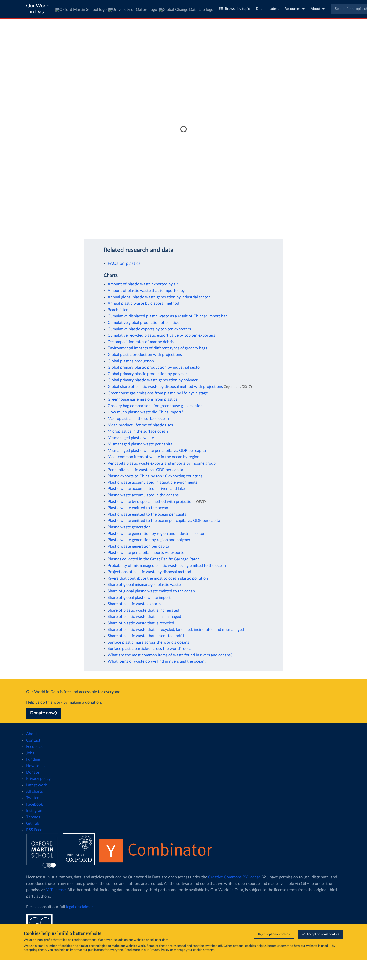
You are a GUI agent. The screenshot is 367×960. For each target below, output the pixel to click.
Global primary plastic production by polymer (147, 374)
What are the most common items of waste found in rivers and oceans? (170, 655)
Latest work (36, 785)
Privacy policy (38, 779)
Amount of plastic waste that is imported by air (149, 291)
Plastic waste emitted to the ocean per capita (147, 514)
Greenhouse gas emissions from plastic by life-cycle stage (158, 393)
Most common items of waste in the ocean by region (153, 457)
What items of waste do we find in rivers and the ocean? (157, 661)
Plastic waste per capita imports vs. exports (146, 553)
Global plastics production (131, 361)
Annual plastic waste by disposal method (143, 303)
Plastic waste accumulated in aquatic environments (152, 482)
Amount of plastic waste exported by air (143, 284)
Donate (32, 772)
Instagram (34, 811)
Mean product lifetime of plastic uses (140, 425)
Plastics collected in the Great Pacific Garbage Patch (154, 559)
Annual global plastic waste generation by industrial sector (159, 297)
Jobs (30, 753)
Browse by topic (237, 9)
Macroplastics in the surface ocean (138, 419)
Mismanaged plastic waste (131, 438)
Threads (33, 817)
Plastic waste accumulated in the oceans (143, 495)
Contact (33, 740)
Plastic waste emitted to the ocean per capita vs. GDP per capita (164, 521)
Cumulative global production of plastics (143, 323)
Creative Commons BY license (234, 877)
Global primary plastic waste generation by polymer (153, 380)
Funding (33, 759)
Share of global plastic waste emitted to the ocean (151, 591)
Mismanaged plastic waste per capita (140, 444)
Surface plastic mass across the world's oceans (148, 642)
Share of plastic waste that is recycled (141, 623)
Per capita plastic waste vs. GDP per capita (145, 470)
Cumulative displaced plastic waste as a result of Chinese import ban (168, 316)
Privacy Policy (159, 950)
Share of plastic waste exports (134, 604)
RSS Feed (34, 830)
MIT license (56, 890)
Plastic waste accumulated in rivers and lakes (147, 489)
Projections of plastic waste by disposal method (149, 572)
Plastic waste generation (129, 527)
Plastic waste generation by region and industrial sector (156, 534)
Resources (292, 9)
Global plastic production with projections (145, 355)
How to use (36, 766)
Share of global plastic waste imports (140, 598)
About (315, 9)
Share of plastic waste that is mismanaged (144, 617)
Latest (274, 9)
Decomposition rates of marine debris (141, 342)
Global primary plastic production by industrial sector (154, 367)
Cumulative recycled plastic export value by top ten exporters (161, 335)
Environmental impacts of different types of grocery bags (157, 348)
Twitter (32, 798)
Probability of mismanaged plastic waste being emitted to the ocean (167, 566)
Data (259, 9)
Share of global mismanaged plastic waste (144, 585)
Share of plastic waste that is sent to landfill (146, 636)
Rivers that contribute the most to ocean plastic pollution (158, 578)
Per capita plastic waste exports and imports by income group (162, 463)
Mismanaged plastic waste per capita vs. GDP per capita (157, 451)
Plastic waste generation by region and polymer (149, 540)
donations (89, 940)
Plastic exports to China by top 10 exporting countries (155, 476)
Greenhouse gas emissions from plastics (142, 399)
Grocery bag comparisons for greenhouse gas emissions (156, 406)
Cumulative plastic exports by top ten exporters (149, 329)
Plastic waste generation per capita (138, 546)
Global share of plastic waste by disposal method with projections (165, 387)
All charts (34, 791)
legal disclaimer (79, 907)
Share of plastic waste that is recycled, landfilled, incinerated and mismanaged (176, 630)
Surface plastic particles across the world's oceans (151, 649)
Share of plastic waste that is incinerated (143, 610)
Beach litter (118, 310)
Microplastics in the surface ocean (138, 431)
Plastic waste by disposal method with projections (151, 502)
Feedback (34, 747)
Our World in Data (37, 8)
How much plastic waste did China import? (145, 412)
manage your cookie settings (194, 950)
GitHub (32, 823)
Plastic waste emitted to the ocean (138, 508)
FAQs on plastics (124, 263)
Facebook (34, 804)
